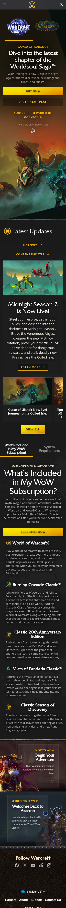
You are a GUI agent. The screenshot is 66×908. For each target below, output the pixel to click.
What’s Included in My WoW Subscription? (16, 449)
